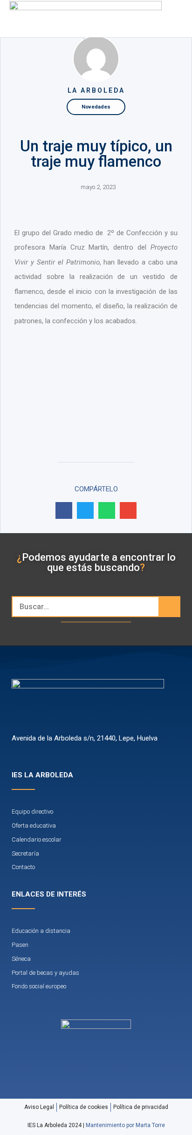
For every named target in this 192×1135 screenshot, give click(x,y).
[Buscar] (168, 606)
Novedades (96, 107)
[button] (161, 19)
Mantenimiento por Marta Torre (125, 1125)
